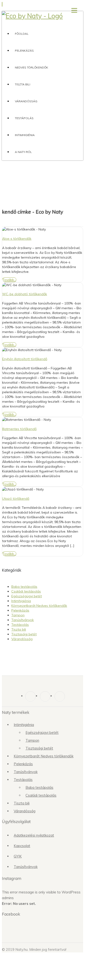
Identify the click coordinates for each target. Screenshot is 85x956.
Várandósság (26, 101)
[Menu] (74, 10)
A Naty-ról (23, 152)
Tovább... (9, 280)
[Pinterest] (60, 696)
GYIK (18, 856)
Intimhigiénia (25, 135)
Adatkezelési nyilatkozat (34, 835)
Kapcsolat (22, 845)
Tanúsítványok (22, 620)
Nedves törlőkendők (31, 67)
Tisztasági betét (24, 634)
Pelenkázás (24, 50)
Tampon (18, 615)
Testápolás (24, 118)
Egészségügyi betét (26, 596)
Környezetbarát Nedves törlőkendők (39, 605)
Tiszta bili (22, 84)
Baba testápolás (24, 586)
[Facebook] (30, 696)
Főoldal (22, 33)
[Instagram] (45, 696)
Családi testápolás (26, 591)
